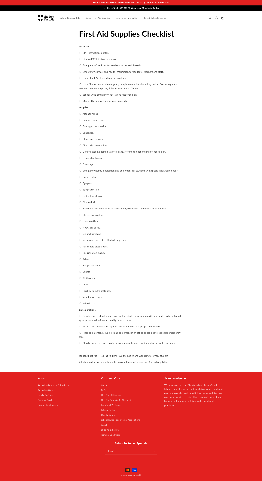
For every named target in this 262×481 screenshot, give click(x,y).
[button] (71, 18)
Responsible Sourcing (48, 405)
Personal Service (46, 400)
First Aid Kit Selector (111, 395)
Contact (105, 385)
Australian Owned (46, 390)
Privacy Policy (108, 410)
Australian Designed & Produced (53, 385)
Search (104, 425)
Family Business (45, 395)
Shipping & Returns (110, 430)
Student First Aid (134, 475)
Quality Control (108, 415)
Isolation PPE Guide (111, 405)
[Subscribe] (153, 451)
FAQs (103, 390)
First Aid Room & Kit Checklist (116, 400)
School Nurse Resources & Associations (120, 420)
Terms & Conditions (110, 435)
